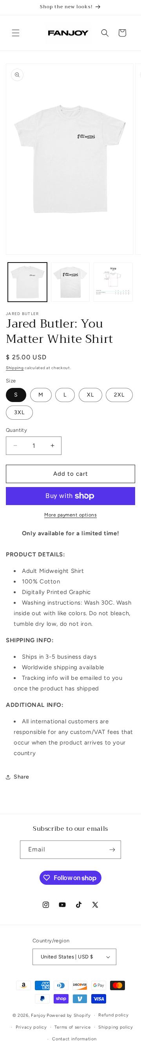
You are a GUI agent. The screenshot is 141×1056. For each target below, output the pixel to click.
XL (90, 394)
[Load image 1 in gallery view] (27, 282)
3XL (19, 412)
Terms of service (72, 1027)
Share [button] (21, 776)
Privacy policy (31, 1027)
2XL (119, 394)
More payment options (70, 515)
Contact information (74, 1039)
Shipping (15, 367)
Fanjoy (38, 1015)
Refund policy (113, 1015)
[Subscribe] (112, 849)
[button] (15, 33)
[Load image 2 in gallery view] (70, 282)
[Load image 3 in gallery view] (113, 282)
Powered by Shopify (69, 1015)
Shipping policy (115, 1027)
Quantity (16, 430)
